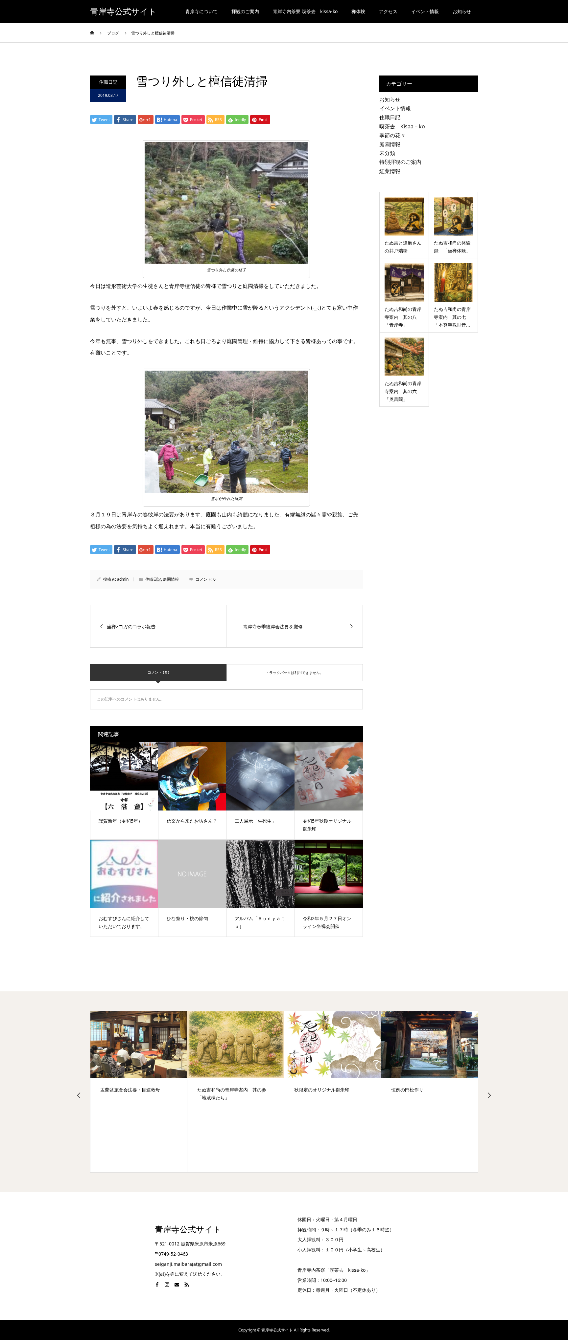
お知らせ (462, 11)
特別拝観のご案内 (400, 161)
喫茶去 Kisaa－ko (402, 126)
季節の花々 (392, 135)
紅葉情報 (389, 171)
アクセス (388, 11)
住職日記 (108, 82)
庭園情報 (171, 579)
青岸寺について (201, 11)
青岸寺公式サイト (123, 12)
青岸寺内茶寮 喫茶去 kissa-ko (305, 11)
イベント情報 (425, 11)
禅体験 (358, 11)
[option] (138, 1091)
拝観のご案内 (245, 11)
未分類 (387, 153)
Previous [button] (79, 1095)
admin (123, 579)
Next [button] (489, 1095)
